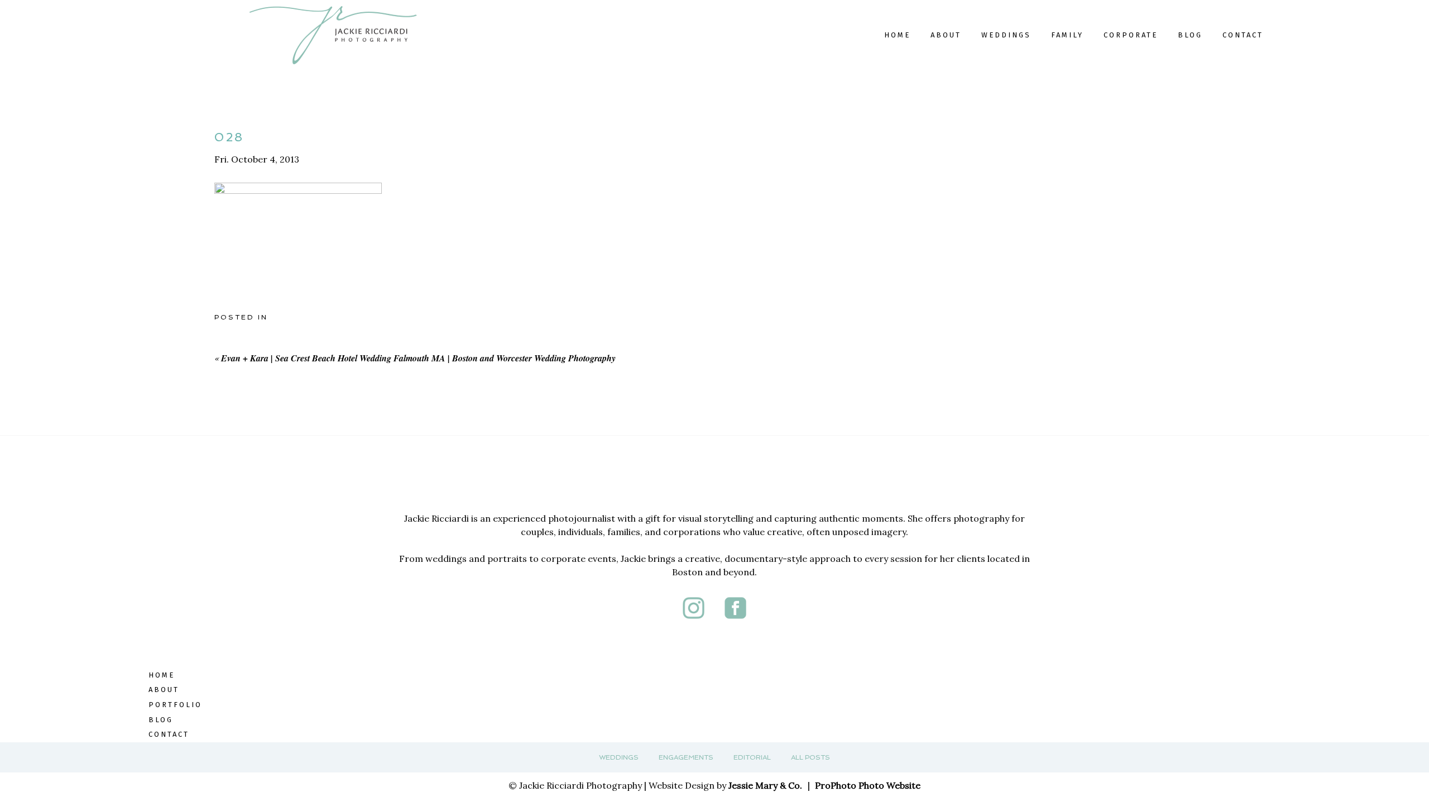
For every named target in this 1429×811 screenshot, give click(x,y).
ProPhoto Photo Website (867, 785)
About (946, 35)
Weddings (619, 757)
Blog (1190, 35)
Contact (1242, 35)
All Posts (810, 757)
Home (897, 35)
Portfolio (175, 704)
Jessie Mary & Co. (765, 785)
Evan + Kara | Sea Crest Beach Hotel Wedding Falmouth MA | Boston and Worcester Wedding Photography (418, 358)
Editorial (752, 757)
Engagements (686, 757)
